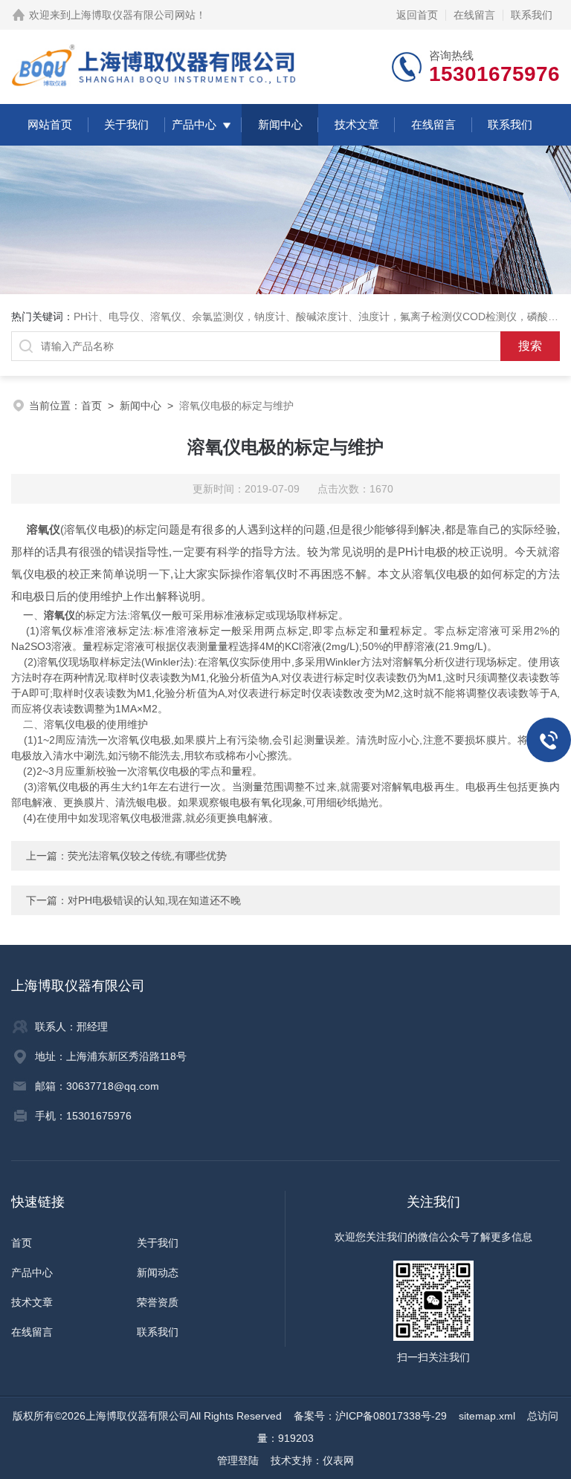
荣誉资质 (157, 1302)
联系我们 (531, 15)
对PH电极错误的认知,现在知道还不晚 (154, 900)
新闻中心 (280, 124)
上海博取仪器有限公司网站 (133, 15)
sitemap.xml (487, 1416)
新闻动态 (157, 1272)
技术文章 (357, 124)
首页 (91, 406)
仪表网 (338, 1460)
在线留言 (474, 15)
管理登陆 (238, 1460)
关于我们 (126, 124)
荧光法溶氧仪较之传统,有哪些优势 (147, 856)
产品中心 (194, 124)
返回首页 (417, 15)
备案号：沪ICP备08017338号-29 (370, 1416)
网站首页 (50, 124)
